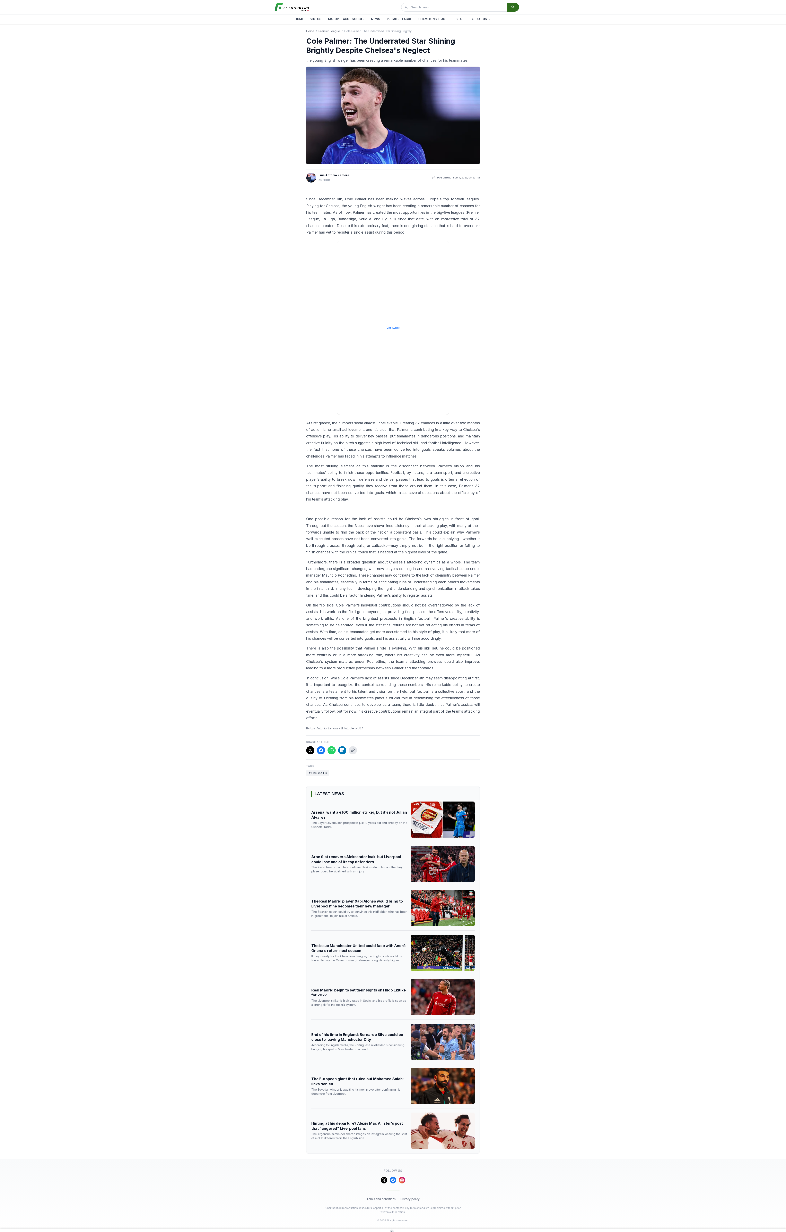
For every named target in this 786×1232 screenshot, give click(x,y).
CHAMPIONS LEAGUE (433, 19)
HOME (299, 19)
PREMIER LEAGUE (399, 19)
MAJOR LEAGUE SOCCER (346, 19)
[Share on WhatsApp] (332, 750)
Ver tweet (393, 327)
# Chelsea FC (318, 773)
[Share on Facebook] (321, 750)
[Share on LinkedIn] (342, 750)
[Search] (513, 7)
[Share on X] (310, 750)
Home (310, 31)
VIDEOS (316, 19)
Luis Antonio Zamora (333, 175)
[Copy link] (353, 750)
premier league (329, 31)
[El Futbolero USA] (292, 7)
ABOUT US (479, 19)
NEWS (375, 19)
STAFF (460, 19)
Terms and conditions (381, 1199)
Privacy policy (410, 1199)
